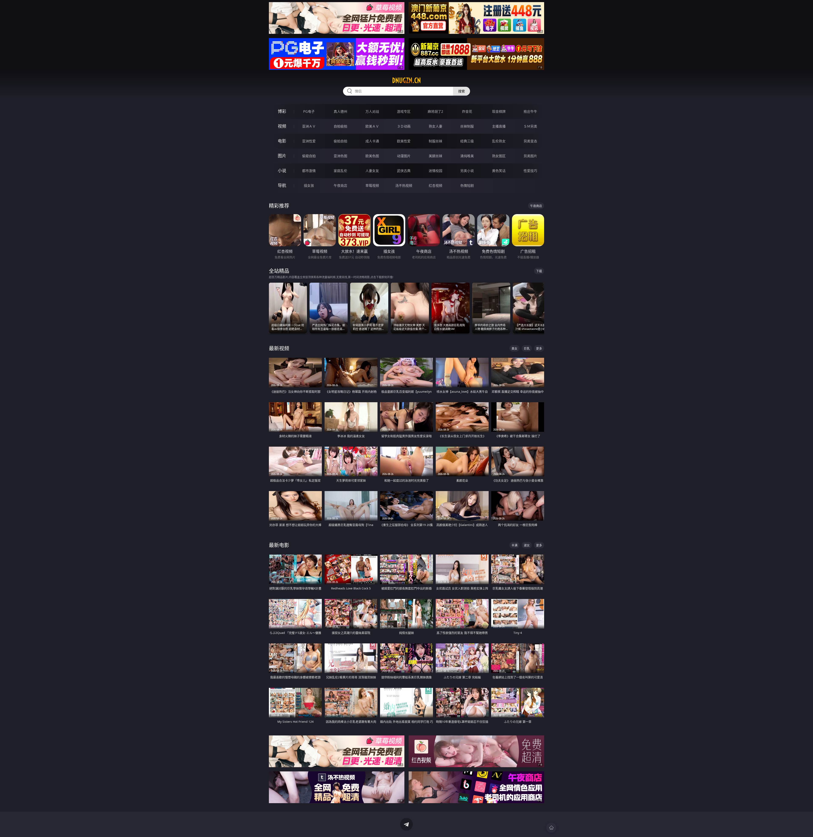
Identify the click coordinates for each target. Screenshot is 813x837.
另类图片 (530, 156)
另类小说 (467, 170)
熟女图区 (499, 156)
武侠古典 (404, 170)
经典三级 (467, 141)
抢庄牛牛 (530, 111)
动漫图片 (404, 156)
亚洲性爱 (309, 141)
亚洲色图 (340, 156)
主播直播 (499, 126)
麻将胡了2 (435, 111)
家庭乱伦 (340, 170)
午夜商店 (340, 185)
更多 (539, 348)
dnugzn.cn (406, 80)
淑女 (527, 545)
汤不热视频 (403, 185)
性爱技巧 (530, 170)
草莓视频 (372, 185)
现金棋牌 (499, 111)
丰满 (514, 545)
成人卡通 (372, 141)
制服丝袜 (435, 141)
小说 (282, 170)
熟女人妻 (435, 126)
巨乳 (527, 348)
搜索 (461, 91)
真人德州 (340, 111)
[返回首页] (551, 828)
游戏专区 (404, 111)
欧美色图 (372, 156)
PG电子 (309, 111)
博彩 (282, 111)
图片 (282, 156)
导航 (282, 185)
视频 (282, 126)
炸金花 (467, 111)
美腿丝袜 (435, 156)
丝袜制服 (467, 126)
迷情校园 (435, 170)
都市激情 (309, 170)
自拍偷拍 (340, 126)
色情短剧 (467, 185)
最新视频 (279, 348)
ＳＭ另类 (530, 126)
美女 (514, 348)
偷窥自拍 (309, 156)
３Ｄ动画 (404, 126)
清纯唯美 (467, 156)
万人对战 (372, 111)
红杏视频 (435, 185)
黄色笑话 (499, 170)
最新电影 (279, 544)
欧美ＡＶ (372, 126)
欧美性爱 (404, 141)
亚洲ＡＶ (309, 126)
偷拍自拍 (340, 141)
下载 (539, 271)
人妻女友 (372, 170)
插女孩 (309, 185)
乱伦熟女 (499, 141)
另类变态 (530, 141)
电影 (282, 141)
